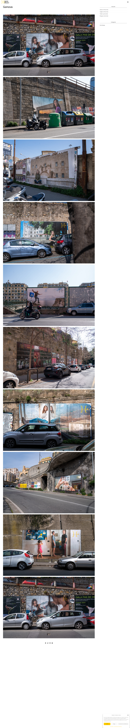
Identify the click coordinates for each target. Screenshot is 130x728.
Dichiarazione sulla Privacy (118, 726)
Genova (101, 9)
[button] (127, 715)
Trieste (101, 13)
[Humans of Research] (5, 2)
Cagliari (101, 11)
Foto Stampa (102, 25)
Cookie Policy (112, 726)
